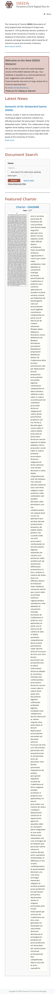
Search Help (29, 180)
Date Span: (12, 175)
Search (14, 180)
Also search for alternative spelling (26, 172)
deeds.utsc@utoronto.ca (18, 87)
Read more (9, 140)
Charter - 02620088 (27, 207)
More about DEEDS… (14, 46)
